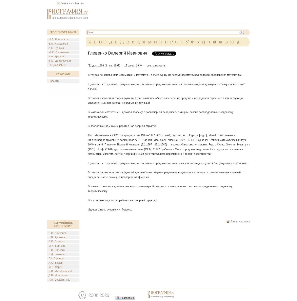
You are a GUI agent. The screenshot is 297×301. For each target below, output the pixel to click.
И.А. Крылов (56, 56)
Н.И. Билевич (56, 250)
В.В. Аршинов (56, 237)
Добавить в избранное (72, 3)
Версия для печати (240, 221)
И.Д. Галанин (56, 254)
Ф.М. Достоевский (59, 60)
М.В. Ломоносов (58, 39)
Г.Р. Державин (56, 64)
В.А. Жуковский (58, 43)
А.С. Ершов (55, 262)
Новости (53, 80)
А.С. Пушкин (56, 47)
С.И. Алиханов (57, 233)
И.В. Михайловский (60, 271)
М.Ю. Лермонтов (58, 52)
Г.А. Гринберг (56, 258)
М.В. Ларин (55, 266)
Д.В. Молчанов (57, 275)
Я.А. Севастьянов (59, 279)
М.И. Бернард (56, 245)
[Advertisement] (176, 11)
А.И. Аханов (55, 241)
